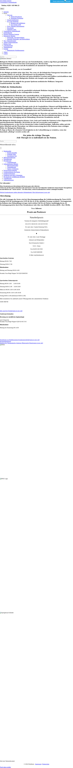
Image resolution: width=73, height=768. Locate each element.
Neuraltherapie (8, 159)
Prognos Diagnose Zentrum (11, 34)
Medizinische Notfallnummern (15, 50)
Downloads (10, 28)
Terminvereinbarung (13, 20)
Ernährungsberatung (9, 173)
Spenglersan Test (12, 156)
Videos (5, 52)
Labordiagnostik (8, 45)
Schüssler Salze (11, 154)
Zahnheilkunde (8, 33)
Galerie (6, 53)
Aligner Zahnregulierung (11, 42)
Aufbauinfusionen (9, 180)
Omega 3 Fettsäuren (12, 169)
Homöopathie (7, 151)
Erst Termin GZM (16, 24)
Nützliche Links (11, 29)
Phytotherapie (7, 161)
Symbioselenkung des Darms (12, 172)
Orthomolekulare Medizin (11, 164)
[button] (5, 767)
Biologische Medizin (9, 36)
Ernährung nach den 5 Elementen (13, 175)
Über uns (9, 15)
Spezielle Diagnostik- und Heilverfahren (18, 39)
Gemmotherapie (11, 162)
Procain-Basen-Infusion (10, 170)
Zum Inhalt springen (5, 1)
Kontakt (6, 49)
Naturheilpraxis (8, 47)
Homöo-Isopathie (12, 152)
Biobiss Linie (7, 44)
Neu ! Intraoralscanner (10, 41)
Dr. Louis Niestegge (12, 21)
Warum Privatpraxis (16, 16)
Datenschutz (45, 764)
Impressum (38, 764)
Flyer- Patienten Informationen (15, 26)
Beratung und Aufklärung (18, 23)
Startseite (6, 12)
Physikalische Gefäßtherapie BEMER (14, 177)
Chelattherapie (8, 178)
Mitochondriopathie (12, 165)
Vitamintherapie (11, 167)
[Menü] (0, 148)
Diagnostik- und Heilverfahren (15, 37)
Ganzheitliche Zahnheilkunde (12, 31)
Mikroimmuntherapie (9, 157)
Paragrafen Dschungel (17, 18)
